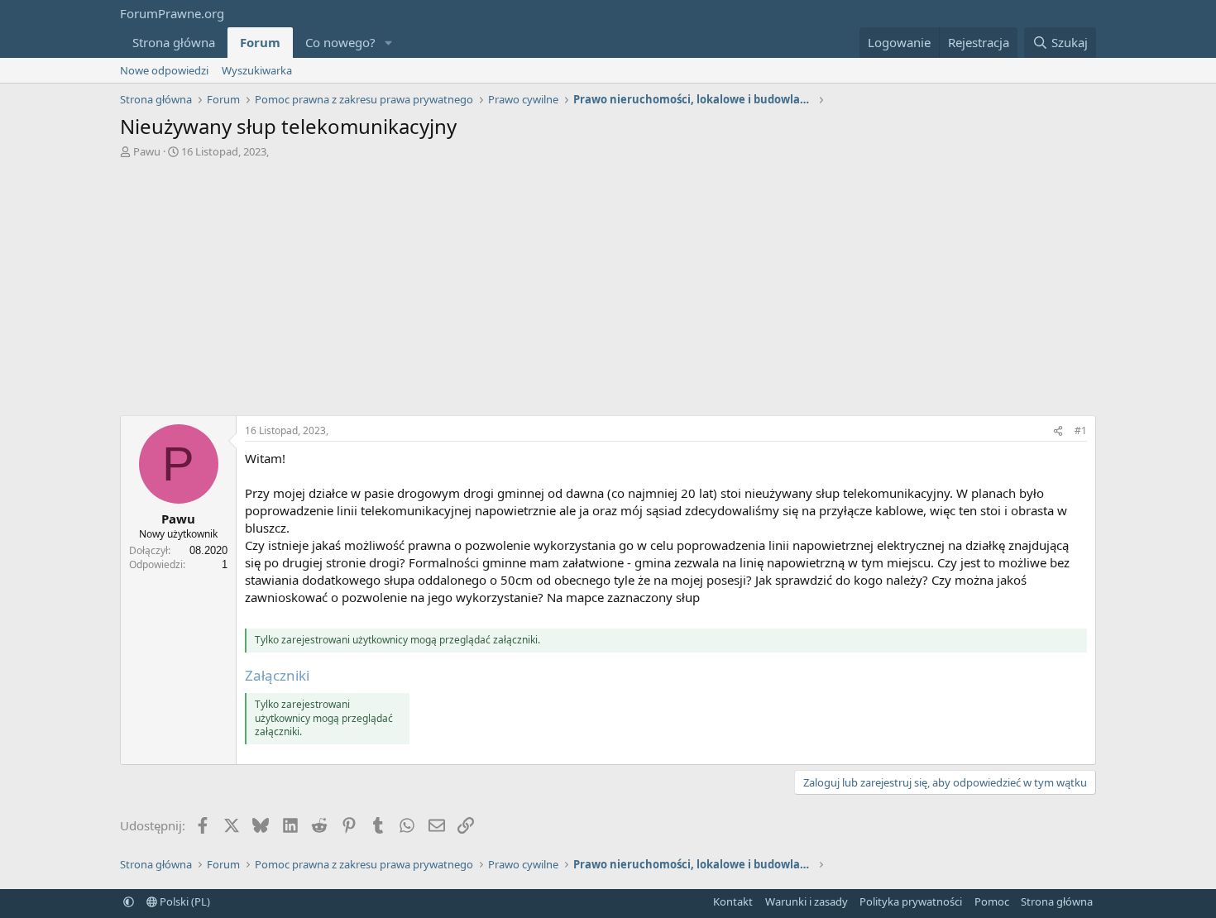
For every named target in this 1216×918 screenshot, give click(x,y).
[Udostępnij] (1058, 431)
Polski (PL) (183, 901)
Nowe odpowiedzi (164, 70)
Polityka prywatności (910, 901)
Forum (260, 42)
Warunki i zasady (806, 901)
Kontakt (733, 901)
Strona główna (173, 42)
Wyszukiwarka (257, 70)
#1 (1081, 430)
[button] (388, 42)
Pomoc (991, 901)
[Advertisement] (608, 283)
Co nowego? (340, 42)
